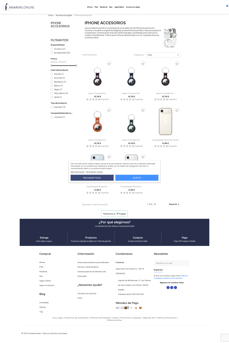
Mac (111, 7)
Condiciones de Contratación (172, 278)
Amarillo (59, 74)
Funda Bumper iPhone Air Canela (165, 140)
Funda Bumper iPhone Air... (97, 186)
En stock (59, 49)
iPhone (90, 7)
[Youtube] (175, 287)
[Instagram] (171, 287)
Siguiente (174, 204)
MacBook (103, 7)
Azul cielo (59, 78)
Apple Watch (119, 7)
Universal (59, 117)
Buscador (60, 107)
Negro (58, 89)
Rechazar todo (92, 177)
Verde (58, 97)
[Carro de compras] (226, 7)
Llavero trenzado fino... (97, 93)
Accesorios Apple (133, 7)
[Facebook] (168, 287)
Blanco (58, 86)
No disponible (62, 53)
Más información (78, 171)
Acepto (137, 177)
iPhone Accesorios (60, 24)
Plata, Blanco (61, 93)
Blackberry (60, 82)
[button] (213, 7)
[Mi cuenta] (223, 7)
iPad (96, 7)
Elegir (163, 54)
